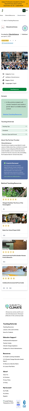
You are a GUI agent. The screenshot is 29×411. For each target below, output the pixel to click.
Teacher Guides (7, 343)
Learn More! (19, 5)
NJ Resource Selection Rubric (11, 364)
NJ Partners (6, 377)
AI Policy (5, 382)
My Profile (5, 391)
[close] (27, 3)
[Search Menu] (24, 10)
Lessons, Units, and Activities (10, 329)
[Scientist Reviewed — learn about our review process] (25, 28)
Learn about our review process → (12, 176)
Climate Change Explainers (10, 346)
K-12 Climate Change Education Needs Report (13, 360)
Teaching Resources (8, 327)
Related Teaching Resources (12, 114)
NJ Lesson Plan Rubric (9, 366)
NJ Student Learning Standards (11, 356)
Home (1, 15)
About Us (5, 374)
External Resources (10, 15)
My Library (6, 393)
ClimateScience (14, 34)
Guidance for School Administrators (12, 348)
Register (5, 396)
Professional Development (10, 340)
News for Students (8, 332)
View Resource (14, 89)
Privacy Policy (7, 380)
